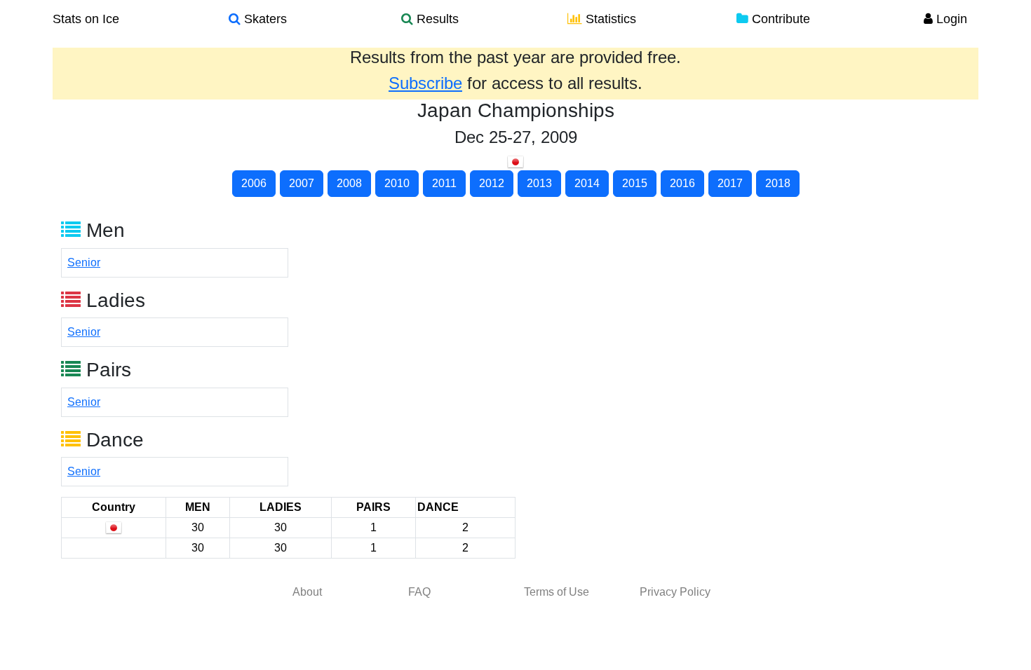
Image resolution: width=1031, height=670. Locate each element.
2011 (444, 183)
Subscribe (425, 83)
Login (950, 19)
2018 (777, 183)
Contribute (779, 19)
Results (436, 19)
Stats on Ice (86, 19)
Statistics (609, 19)
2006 (254, 183)
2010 (397, 183)
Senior (83, 262)
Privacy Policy (675, 592)
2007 (301, 183)
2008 (349, 183)
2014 (587, 183)
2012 (491, 183)
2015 (634, 183)
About (307, 592)
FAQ (419, 592)
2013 (539, 183)
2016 (682, 183)
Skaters (264, 19)
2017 (730, 183)
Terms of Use (556, 592)
